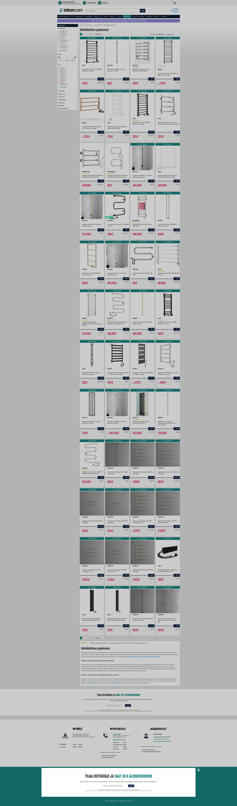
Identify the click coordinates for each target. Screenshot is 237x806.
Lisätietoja (149, 790)
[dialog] (118, 403)
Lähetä (131, 786)
